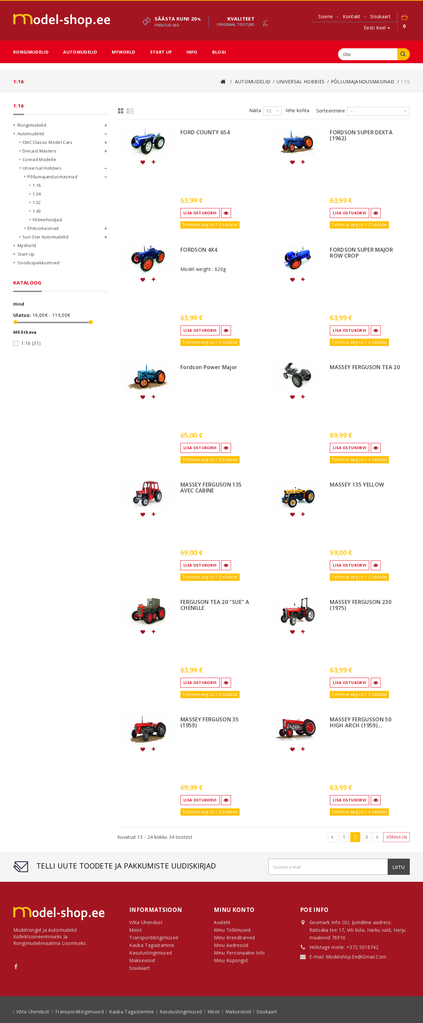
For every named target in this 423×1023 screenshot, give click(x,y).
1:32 (36, 202)
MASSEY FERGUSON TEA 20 (365, 367)
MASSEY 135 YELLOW (357, 485)
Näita (255, 110)
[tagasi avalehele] (223, 81)
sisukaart (380, 16)
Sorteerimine (330, 110)
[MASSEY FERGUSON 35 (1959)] (148, 729)
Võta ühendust (33, 1011)
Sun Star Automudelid (45, 237)
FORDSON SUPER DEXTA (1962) (361, 135)
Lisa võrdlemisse (153, 162)
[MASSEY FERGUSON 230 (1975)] (298, 611)
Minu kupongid (231, 960)
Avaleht (222, 922)
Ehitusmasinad (43, 228)
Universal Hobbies (41, 168)
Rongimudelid (31, 52)
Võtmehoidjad (47, 220)
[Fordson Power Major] (148, 377)
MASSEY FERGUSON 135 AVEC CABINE (211, 488)
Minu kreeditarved (234, 937)
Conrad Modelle (39, 159)
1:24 (36, 194)
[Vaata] (226, 213)
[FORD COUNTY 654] (148, 142)
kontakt (351, 16)
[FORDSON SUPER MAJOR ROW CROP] (298, 259)
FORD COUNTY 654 (205, 132)
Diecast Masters (39, 151)
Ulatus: (22, 315)
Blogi (219, 52)
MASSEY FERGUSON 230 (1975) (360, 605)
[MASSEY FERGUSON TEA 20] (298, 377)
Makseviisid (238, 1011)
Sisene (325, 17)
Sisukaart (139, 968)
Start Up (161, 52)
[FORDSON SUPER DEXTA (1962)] (298, 142)
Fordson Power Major (209, 367)
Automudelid (80, 52)
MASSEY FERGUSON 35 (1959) (209, 722)
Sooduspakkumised (39, 263)
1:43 (36, 211)
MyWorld (123, 52)
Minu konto (234, 910)
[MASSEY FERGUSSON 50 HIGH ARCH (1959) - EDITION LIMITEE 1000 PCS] (298, 729)
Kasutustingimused (182, 1011)
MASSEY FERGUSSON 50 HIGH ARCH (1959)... (360, 722)
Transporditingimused (80, 1011)
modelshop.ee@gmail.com (356, 957)
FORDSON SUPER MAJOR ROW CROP (361, 253)
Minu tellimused (232, 930)
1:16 (36, 185)
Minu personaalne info (239, 953)
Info (191, 52)
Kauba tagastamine (132, 1011)
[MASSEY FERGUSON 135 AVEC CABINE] (148, 494)
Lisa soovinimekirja (142, 162)
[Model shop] (61, 20)
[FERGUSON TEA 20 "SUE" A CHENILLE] (148, 611)
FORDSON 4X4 (198, 250)
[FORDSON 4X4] (148, 259)
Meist (214, 1011)
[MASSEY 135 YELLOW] (298, 494)
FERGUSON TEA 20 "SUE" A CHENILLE (214, 605)
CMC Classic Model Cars (47, 142)
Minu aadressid (231, 945)
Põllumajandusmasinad (52, 177)
